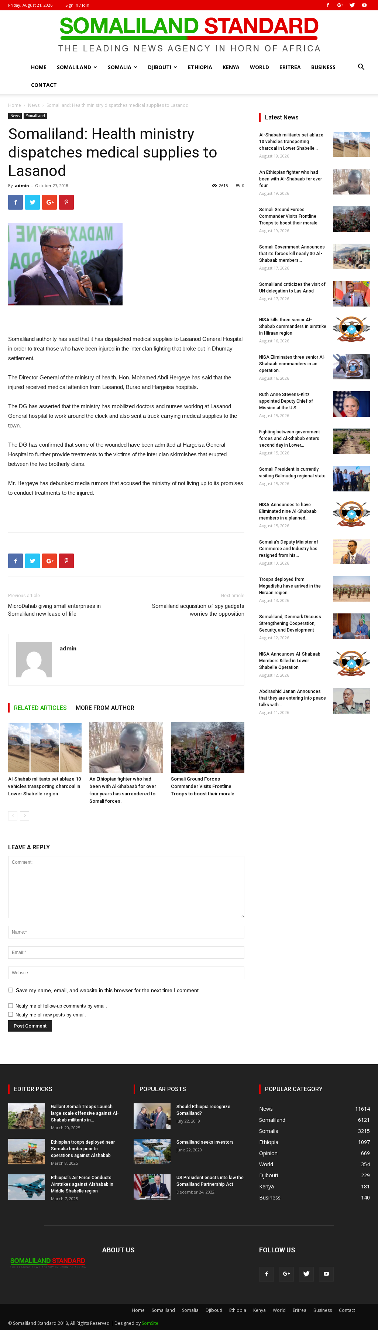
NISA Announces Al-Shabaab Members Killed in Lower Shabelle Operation (289, 661)
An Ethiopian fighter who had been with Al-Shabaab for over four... (290, 179)
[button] (361, 67)
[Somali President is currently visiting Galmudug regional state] (351, 478)
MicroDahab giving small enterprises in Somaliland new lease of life (54, 610)
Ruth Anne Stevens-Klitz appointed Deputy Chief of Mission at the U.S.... (286, 401)
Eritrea (290, 67)
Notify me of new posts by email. (51, 1015)
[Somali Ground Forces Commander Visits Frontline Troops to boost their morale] (207, 747)
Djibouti (159, 67)
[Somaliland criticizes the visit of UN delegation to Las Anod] (351, 294)
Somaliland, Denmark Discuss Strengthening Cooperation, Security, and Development (290, 623)
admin (22, 185)
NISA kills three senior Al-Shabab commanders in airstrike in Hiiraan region (292, 326)
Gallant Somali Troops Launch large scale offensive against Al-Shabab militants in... (85, 1113)
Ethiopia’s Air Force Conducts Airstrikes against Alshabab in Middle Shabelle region (82, 1184)
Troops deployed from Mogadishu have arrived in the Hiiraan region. (290, 586)
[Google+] (340, 5)
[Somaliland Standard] (189, 35)
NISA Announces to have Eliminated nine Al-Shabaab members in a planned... (288, 511)
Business (323, 67)
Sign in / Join (77, 5)
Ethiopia (200, 67)
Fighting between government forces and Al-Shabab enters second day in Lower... (289, 438)
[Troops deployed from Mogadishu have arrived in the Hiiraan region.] (351, 589)
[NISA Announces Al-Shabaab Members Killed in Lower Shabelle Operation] (351, 663)
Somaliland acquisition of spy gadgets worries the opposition (198, 610)
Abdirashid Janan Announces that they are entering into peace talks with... (292, 698)
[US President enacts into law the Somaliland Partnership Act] (152, 1187)
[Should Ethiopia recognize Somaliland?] (152, 1116)
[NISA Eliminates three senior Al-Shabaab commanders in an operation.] (351, 366)
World (259, 67)
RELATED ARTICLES (40, 707)
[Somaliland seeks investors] (152, 1151)
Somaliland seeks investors (205, 1142)
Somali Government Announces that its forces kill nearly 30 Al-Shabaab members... (292, 253)
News (33, 105)
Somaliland (74, 67)
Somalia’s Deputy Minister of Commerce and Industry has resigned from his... (288, 548)
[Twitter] (352, 5)
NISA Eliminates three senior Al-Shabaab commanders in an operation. (292, 364)
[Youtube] (364, 5)
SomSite (150, 1323)
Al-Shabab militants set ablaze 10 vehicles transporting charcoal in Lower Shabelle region (44, 786)
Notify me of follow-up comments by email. (61, 1006)
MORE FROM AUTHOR (105, 707)
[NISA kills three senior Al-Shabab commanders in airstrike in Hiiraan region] (351, 329)
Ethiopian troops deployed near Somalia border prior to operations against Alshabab (83, 1149)
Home (39, 67)
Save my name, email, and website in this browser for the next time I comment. (108, 990)
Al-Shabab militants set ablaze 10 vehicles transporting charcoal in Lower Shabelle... (291, 141)
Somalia (119, 67)
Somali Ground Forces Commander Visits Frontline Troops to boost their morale (202, 786)
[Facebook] (327, 5)
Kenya (231, 67)
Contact (44, 84)
